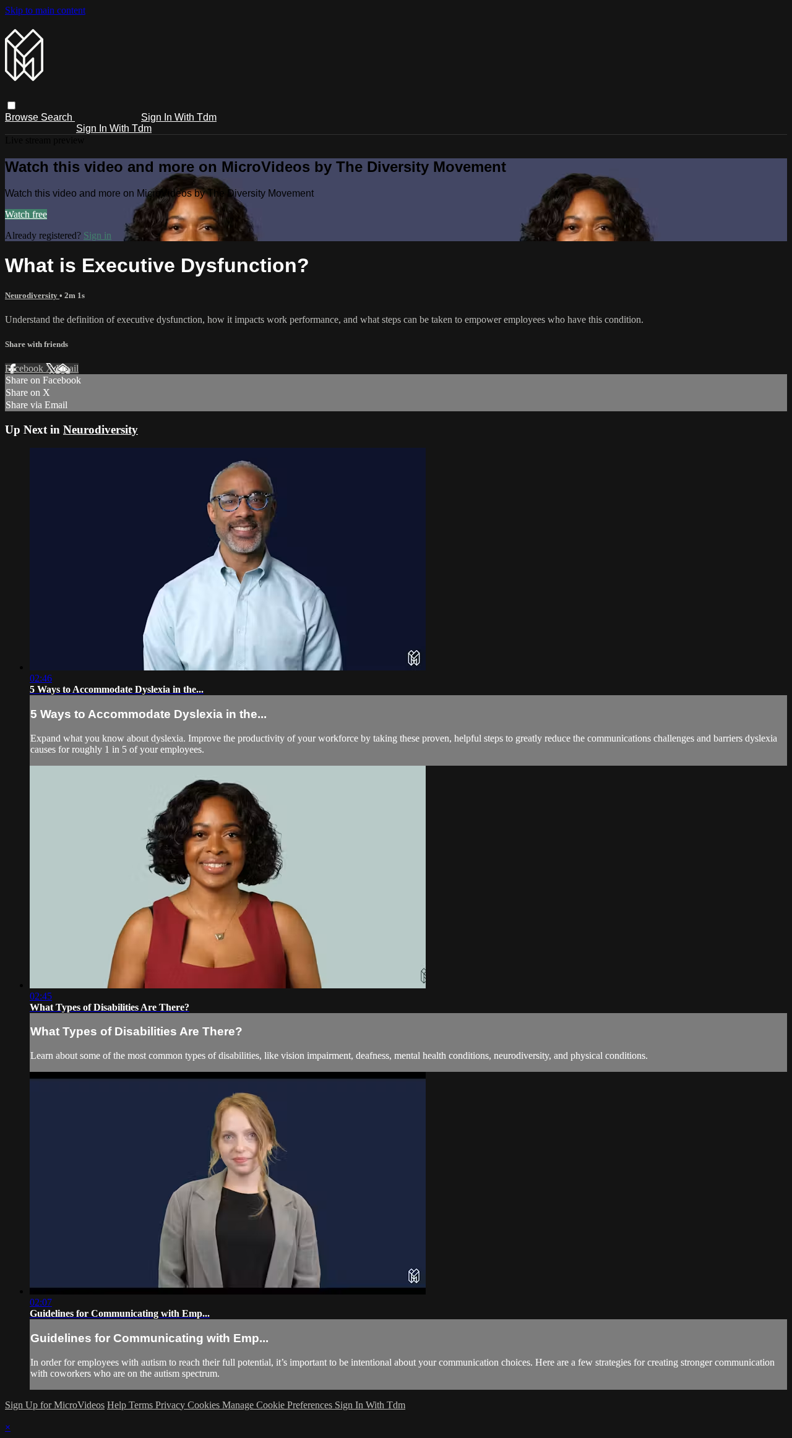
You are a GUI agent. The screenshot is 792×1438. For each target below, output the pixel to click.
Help (118, 1405)
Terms (142, 1405)
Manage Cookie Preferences (278, 1405)
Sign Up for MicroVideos (55, 1405)
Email (67, 368)
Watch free (26, 214)
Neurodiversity (32, 295)
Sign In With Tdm (179, 117)
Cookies (204, 1405)
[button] (11, 105)
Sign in (97, 235)
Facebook (25, 368)
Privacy (171, 1405)
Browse (23, 117)
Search (58, 117)
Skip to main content (45, 10)
